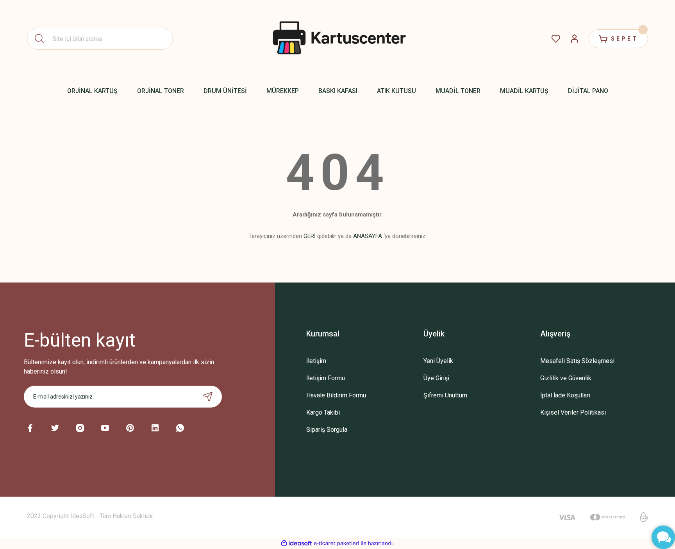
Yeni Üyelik (438, 361)
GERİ (310, 236)
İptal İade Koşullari (565, 395)
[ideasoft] (296, 543)
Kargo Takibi (323, 412)
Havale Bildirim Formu (336, 395)
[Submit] (208, 397)
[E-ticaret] (336, 543)
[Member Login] (574, 38)
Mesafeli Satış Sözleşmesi (577, 361)
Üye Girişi (436, 378)
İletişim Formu (325, 378)
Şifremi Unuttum (445, 395)
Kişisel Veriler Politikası (573, 412)
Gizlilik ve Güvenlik (565, 378)
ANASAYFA (367, 236)
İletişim (316, 361)
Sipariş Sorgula (326, 429)
